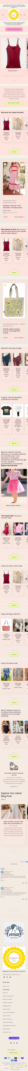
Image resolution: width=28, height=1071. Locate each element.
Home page (6, 989)
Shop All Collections (14, 29)
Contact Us (13, 786)
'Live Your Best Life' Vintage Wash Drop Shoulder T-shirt (6, 422)
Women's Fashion (7, 999)
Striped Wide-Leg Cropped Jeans (18, 684)
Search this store (7, 1019)
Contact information (15, 1069)
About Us (5, 992)
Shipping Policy (7, 1006)
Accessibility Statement (9, 1025)
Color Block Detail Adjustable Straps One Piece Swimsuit (6, 738)
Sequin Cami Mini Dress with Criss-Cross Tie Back (6, 539)
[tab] (14, 864)
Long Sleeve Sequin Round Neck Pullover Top (18, 539)
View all (14, 152)
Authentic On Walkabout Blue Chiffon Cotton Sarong (6, 370)
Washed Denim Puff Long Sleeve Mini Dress (6, 685)
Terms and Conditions (9, 1012)
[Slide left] (10, 80)
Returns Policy (6, 1009)
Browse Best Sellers (14, 103)
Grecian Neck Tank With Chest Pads (18, 133)
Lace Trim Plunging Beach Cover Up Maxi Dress (18, 737)
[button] (3, 14)
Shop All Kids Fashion (13, 505)
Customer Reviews (8, 1022)
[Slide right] (17, 80)
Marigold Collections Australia (13, 1063)
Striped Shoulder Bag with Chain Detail (6, 635)
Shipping (5, 212)
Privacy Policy (6, 1015)
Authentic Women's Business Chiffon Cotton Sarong (18, 371)
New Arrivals (12, 71)
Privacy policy (20, 1064)
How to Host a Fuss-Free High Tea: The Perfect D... (13, 822)
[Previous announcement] (2, 1)
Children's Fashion (8, 1002)
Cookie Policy (6, 1029)
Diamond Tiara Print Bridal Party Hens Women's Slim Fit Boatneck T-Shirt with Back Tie (18, 423)
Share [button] (5, 217)
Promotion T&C (7, 1032)
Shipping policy (19, 1067)
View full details (19, 217)
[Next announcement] (25, 1)
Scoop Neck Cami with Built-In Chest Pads (6, 134)
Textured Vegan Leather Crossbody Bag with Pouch (18, 636)
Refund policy (12, 1064)
